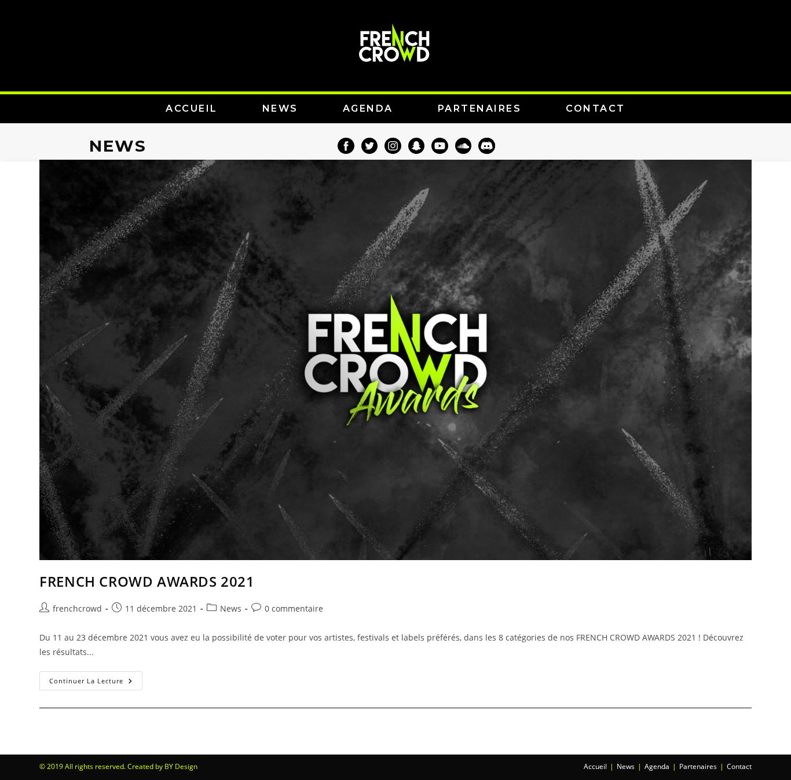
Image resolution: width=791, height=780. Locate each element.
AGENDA (368, 108)
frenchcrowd (77, 608)
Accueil (595, 766)
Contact (739, 766)
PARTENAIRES (480, 108)
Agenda (656, 766)
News (230, 608)
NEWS (280, 108)
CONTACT (595, 108)
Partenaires (698, 766)
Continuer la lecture (95, 678)
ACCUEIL (192, 108)
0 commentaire (294, 608)
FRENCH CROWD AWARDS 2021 (146, 581)
